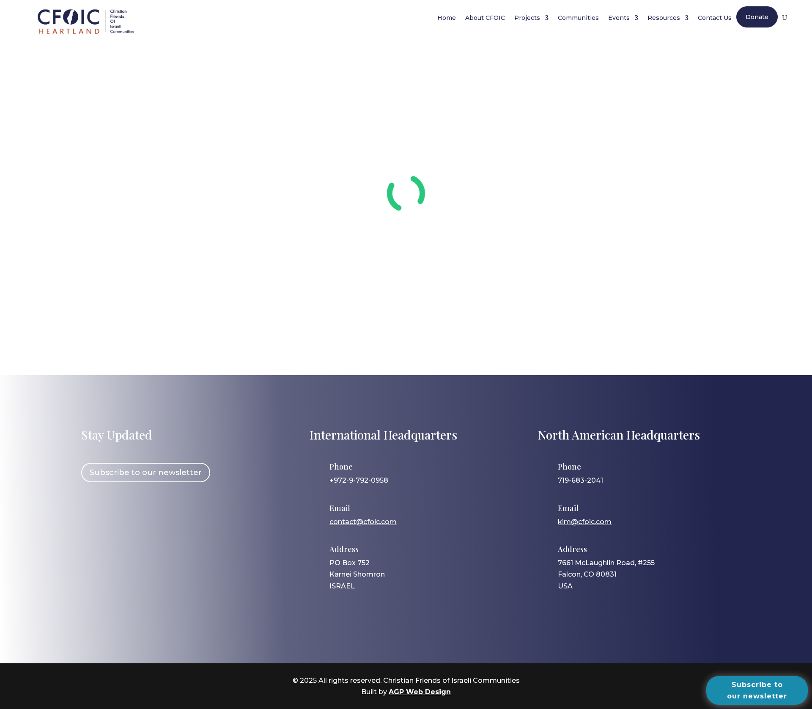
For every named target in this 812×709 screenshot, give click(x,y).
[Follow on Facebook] (91, 510)
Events (619, 18)
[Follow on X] (140, 510)
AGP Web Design (420, 692)
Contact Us (715, 18)
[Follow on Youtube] (165, 510)
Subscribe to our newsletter (146, 472)
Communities (578, 18)
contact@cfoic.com (363, 522)
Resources (663, 18)
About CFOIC (485, 18)
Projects (527, 18)
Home (446, 18)
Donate (757, 17)
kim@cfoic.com (585, 522)
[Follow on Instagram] (116, 510)
